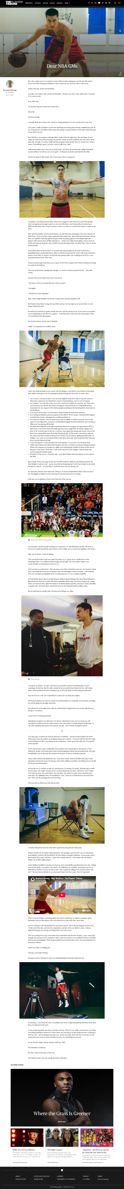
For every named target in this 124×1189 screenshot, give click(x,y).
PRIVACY (86, 1176)
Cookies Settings (103, 1179)
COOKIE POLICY (21, 1179)
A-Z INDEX (86, 1179)
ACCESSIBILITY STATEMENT (66, 1179)
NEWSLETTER (38, 1179)
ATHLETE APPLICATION (41, 1176)
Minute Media (58, 1186)
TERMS (100, 1176)
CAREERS (60, 1176)
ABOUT (18, 1176)
